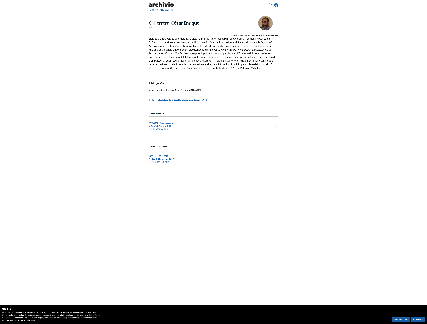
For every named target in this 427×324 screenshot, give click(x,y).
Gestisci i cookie (400, 319)
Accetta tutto (418, 319)
